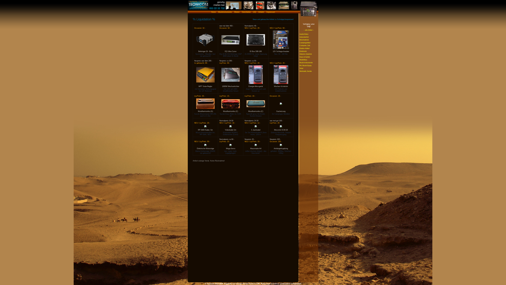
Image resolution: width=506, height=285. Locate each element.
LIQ (254, 12)
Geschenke (246, 12)
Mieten (236, 12)
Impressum (270, 12)
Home (213, 12)
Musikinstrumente (225, 12)
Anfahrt (261, 12)
